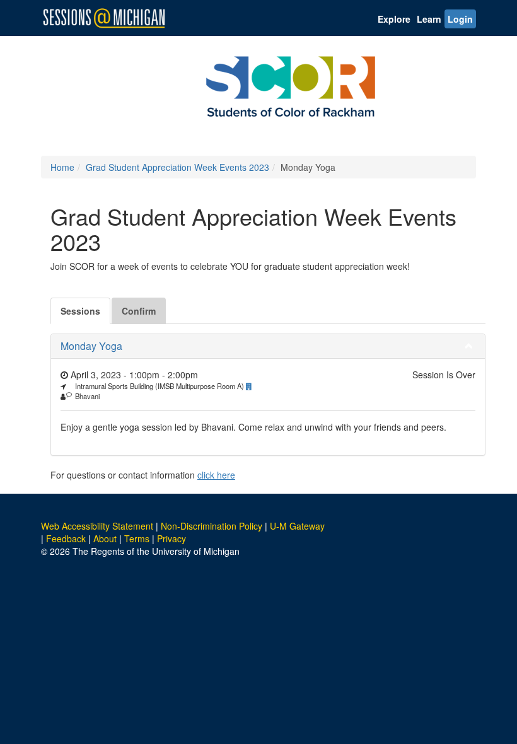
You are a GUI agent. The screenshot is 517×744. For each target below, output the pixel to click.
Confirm (139, 311)
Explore (394, 19)
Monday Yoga (91, 346)
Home (62, 167)
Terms (136, 538)
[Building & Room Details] (252, 386)
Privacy (171, 538)
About (105, 538)
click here (216, 474)
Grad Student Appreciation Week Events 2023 (177, 167)
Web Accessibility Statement (97, 526)
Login (460, 19)
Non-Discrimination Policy (211, 526)
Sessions (80, 311)
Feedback (66, 538)
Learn (429, 19)
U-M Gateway (297, 526)
